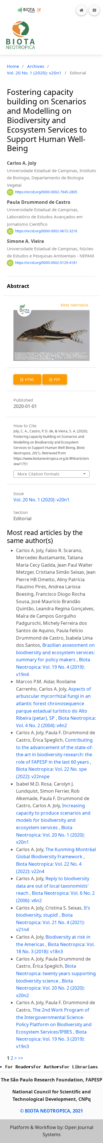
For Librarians (80, 1066)
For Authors (47, 1066)
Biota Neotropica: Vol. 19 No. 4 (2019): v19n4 (53, 666)
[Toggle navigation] (94, 10)
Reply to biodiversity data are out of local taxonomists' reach (52, 885)
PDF (56, 379)
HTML (29, 379)
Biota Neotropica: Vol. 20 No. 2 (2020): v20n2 (50, 988)
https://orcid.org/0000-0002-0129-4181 (46, 262)
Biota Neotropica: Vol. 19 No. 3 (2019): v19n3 (51, 1039)
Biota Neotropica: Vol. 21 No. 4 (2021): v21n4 (50, 922)
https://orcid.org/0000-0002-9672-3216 (46, 231)
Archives (35, 66)
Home (13, 66)
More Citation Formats (38, 474)
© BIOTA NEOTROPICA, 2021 (51, 1111)
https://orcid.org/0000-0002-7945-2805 (46, 192)
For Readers (19, 1066)
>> (20, 1058)
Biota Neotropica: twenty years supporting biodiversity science (56, 973)
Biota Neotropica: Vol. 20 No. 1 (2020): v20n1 (50, 834)
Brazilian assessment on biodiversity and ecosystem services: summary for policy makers (55, 652)
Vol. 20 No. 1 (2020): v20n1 (34, 73)
